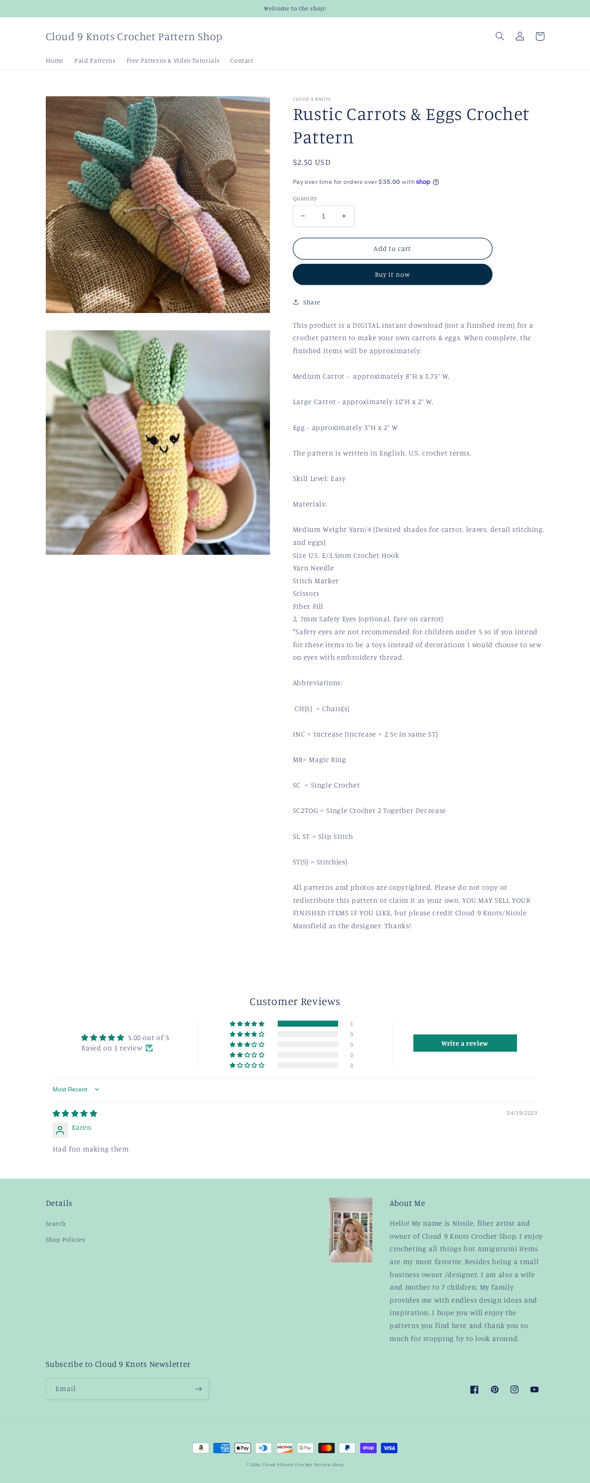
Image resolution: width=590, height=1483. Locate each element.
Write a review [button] (464, 1043)
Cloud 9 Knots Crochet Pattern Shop (302, 1464)
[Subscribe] (198, 1388)
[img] (75, 1113)
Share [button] (311, 301)
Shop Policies (66, 1239)
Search (56, 1223)
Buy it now (393, 274)
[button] (500, 36)
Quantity (305, 198)
